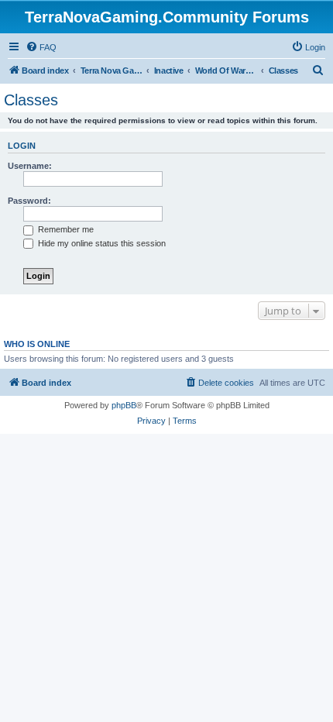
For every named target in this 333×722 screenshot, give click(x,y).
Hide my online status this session (101, 243)
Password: (29, 200)
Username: (30, 165)
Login (22, 145)
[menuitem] (41, 47)
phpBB (124, 405)
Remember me (65, 229)
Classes (31, 99)
